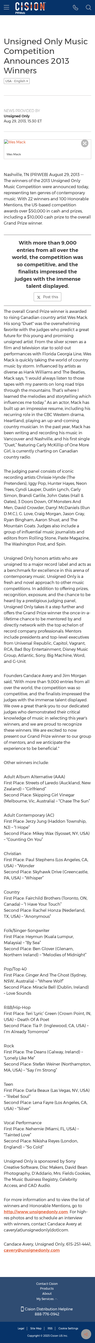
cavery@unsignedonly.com (32, 1250)
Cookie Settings (68, 1328)
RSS (50, 1328)
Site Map (36, 1328)
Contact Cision (47, 1284)
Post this (50, 297)
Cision (54, 1335)
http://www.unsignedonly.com (36, 1211)
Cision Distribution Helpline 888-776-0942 (48, 1311)
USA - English (15, 81)
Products (47, 1288)
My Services (45, 1299)
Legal (21, 1328)
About (47, 1293)
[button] (75, 7)
